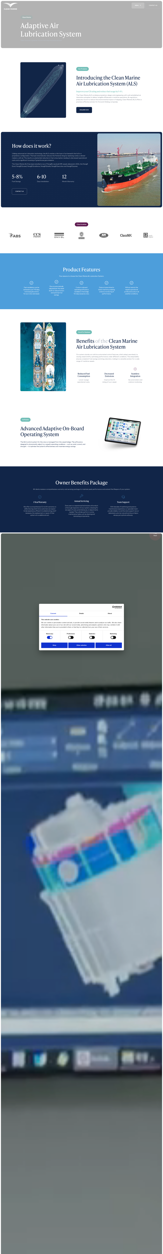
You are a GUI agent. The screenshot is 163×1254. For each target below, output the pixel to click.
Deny (54, 645)
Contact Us (153, 5)
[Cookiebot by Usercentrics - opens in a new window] (113, 607)
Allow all (108, 645)
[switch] (71, 637)
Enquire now (84, 110)
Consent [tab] (53, 613)
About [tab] (110, 613)
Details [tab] (81, 613)
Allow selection (82, 645)
